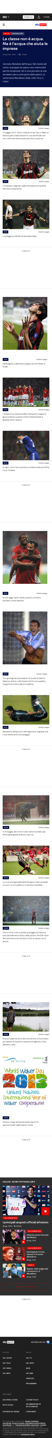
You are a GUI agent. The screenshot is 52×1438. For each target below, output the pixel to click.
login (46, 17)
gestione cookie (10, 1400)
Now (28, 1368)
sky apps (30, 1363)
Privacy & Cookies (18, 1423)
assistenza (35, 1425)
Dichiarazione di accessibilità (33, 1405)
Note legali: (7, 1394)
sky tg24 (7, 1363)
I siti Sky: (6, 1352)
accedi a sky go (38, 1342)
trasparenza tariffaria (23, 1425)
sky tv (29, 1358)
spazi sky (30, 1378)
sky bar (29, 1373)
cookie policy (32, 1400)
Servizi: (29, 1352)
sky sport (7, 1358)
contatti (43, 1425)
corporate (31, 1412)
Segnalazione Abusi (28, 1434)
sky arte (7, 1373)
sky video (7, 1368)
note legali (8, 1405)
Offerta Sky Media (11, 1412)
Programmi (31, 1384)
